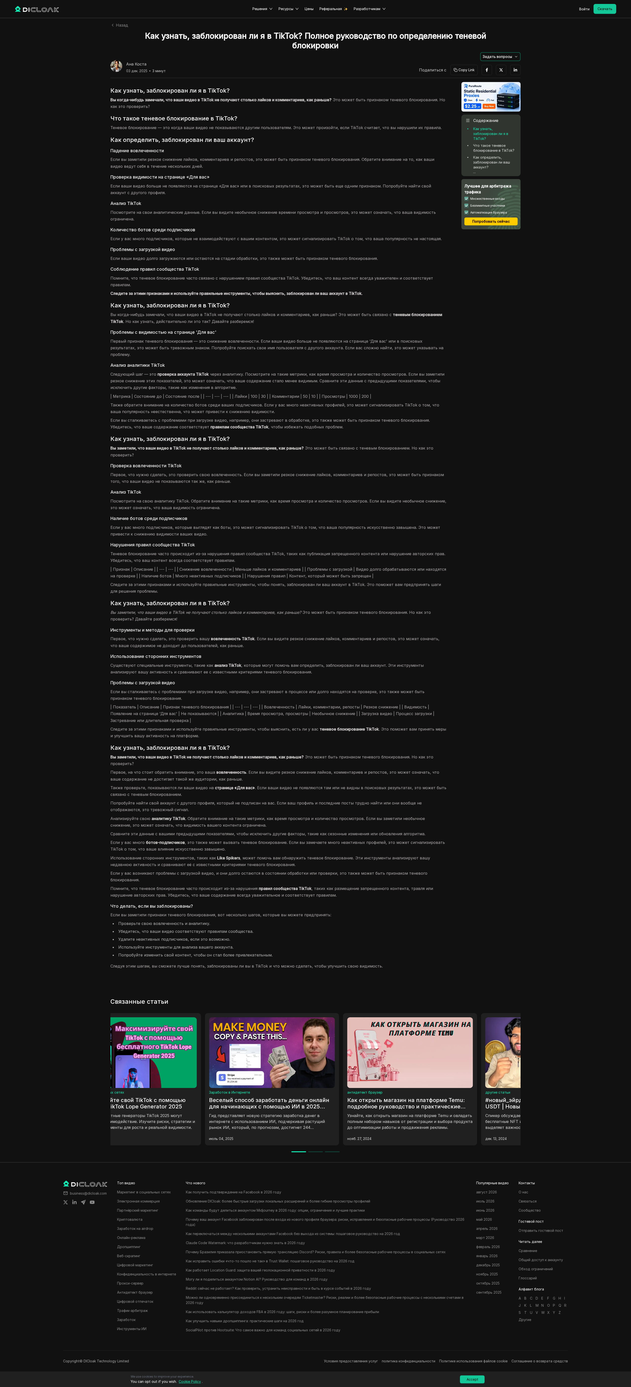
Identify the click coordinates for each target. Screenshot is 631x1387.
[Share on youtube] (92, 1202)
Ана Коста (136, 64)
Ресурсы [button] (286, 9)
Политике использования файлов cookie (473, 1361)
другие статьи (265, 1092)
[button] (500, 56)
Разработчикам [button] (367, 9)
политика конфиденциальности (408, 1361)
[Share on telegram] (83, 1202)
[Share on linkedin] (74, 1202)
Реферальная (330, 9)
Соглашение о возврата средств (539, 1361)
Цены (309, 9)
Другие (525, 1320)
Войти (584, 9)
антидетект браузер (132, 1092)
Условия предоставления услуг (351, 1361)
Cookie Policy (190, 1381)
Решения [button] (259, 9)
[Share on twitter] (65, 1202)
